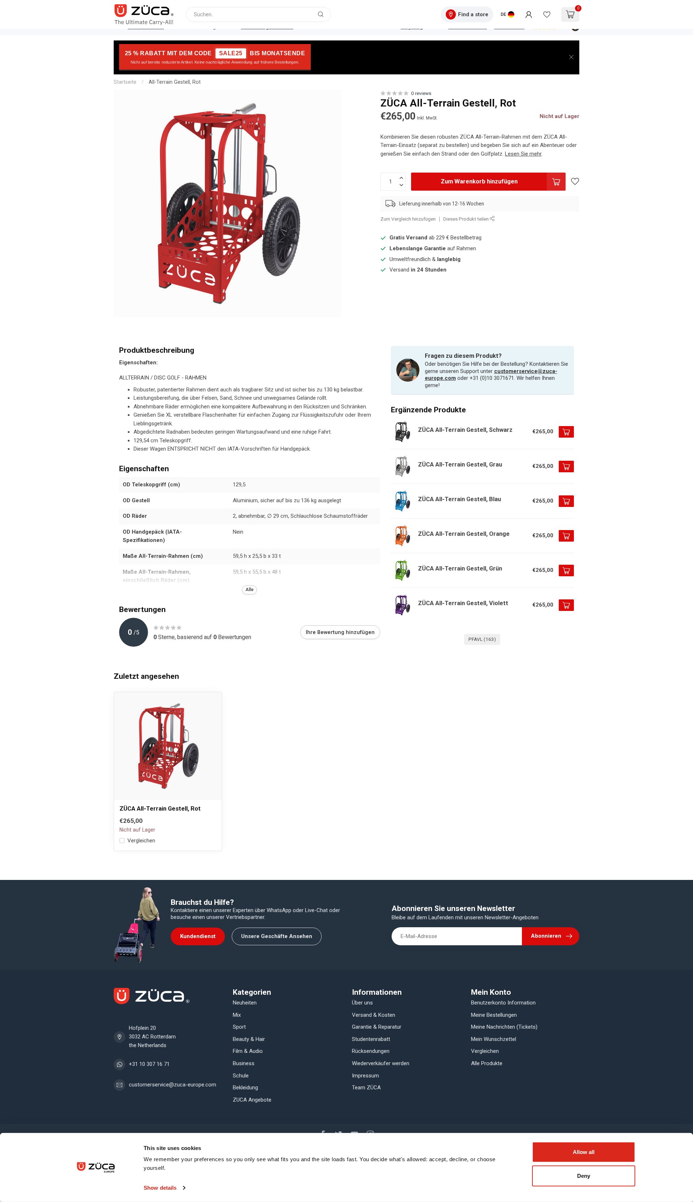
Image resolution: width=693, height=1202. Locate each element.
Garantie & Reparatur (376, 1027)
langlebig (449, 259)
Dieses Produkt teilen (466, 219)
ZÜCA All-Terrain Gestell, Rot (160, 808)
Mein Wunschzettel (493, 1039)
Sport (239, 1027)
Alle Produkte (486, 1063)
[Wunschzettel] (546, 14)
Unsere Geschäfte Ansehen (276, 936)
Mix (237, 1015)
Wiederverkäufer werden (380, 1063)
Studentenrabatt (371, 1039)
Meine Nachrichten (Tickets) (504, 1027)
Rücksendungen (370, 1051)
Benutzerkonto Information (503, 1002)
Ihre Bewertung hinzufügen (340, 632)
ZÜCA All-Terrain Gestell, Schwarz (465, 429)
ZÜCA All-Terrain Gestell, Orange (464, 533)
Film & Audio (248, 1051)
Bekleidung (245, 1087)
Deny (583, 1175)
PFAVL (482, 639)
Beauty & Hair (249, 1039)
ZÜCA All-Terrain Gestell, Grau (460, 464)
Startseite (125, 82)
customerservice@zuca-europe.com (172, 1084)
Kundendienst (197, 936)
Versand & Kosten (373, 1015)
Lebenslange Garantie (417, 248)
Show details (160, 1188)
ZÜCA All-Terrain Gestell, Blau (459, 499)
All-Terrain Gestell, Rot (175, 82)
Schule (241, 1075)
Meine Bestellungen (494, 1015)
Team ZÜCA (366, 1087)
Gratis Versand (408, 237)
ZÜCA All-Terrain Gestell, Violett (463, 603)
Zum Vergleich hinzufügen (408, 219)
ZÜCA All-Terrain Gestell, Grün (460, 568)
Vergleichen (141, 841)
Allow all (583, 1152)
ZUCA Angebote (252, 1100)
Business (243, 1063)
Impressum (365, 1075)
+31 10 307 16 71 (149, 1064)
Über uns (362, 1002)
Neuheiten (245, 1002)
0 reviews (421, 93)
